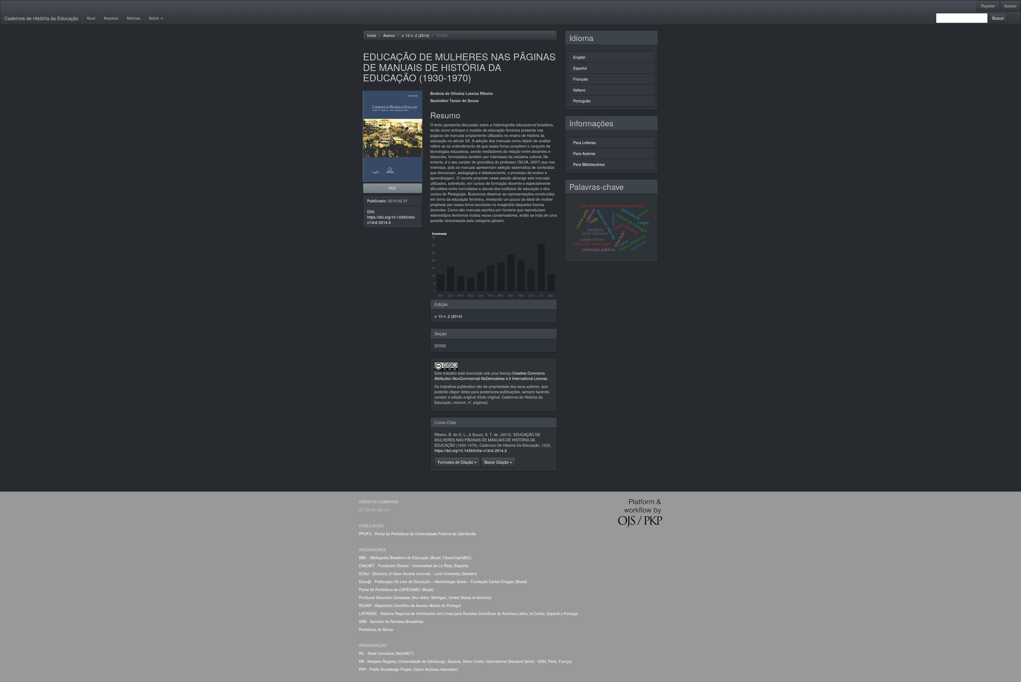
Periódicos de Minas (376, 629)
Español (580, 68)
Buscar (998, 18)
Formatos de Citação (456, 462)
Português (582, 100)
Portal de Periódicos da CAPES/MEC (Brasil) (396, 589)
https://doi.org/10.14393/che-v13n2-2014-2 (470, 450)
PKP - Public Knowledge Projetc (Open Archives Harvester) (408, 669)
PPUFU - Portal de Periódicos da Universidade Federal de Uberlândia (417, 533)
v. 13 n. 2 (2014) (415, 35)
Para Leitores (584, 142)
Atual (91, 18)
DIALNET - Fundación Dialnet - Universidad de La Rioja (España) (414, 565)
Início (371, 35)
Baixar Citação (497, 462)
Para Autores (584, 153)
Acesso (1010, 6)
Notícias (133, 18)
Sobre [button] (154, 18)
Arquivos (111, 18)
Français (580, 79)
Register (988, 6)
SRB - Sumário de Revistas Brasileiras (391, 621)
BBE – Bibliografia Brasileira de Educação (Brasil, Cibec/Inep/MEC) (415, 557)
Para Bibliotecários (589, 164)
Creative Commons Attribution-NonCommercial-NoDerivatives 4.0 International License (490, 375)
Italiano (579, 90)
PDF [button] (392, 188)
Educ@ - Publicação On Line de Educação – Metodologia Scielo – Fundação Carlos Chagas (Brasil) (443, 581)
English (579, 57)
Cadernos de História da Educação (41, 18)
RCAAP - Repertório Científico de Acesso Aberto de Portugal (410, 605)
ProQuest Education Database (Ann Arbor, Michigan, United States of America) (425, 597)
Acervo (389, 35)
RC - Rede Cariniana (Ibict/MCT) (386, 653)
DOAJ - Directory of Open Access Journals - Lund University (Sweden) (418, 573)
